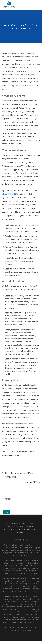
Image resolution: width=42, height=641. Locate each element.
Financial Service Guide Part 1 (14, 529)
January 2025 (31, 482)
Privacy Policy (29, 526)
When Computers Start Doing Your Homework (21, 27)
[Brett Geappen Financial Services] (9, 5)
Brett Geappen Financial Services (20, 523)
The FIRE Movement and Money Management (19, 475)
